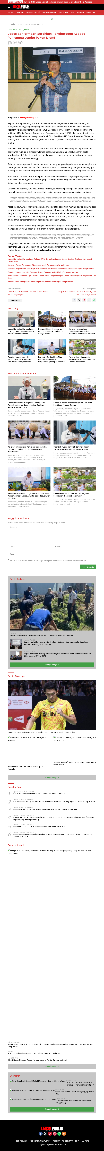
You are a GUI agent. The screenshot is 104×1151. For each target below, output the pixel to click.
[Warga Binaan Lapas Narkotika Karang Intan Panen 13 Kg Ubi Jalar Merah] (52, 607)
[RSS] (64, 1134)
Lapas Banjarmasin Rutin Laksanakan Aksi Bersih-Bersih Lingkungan (28, 292)
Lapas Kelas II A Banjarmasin (19, 30)
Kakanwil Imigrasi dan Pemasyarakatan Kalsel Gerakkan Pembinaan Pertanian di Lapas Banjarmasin (51, 268)
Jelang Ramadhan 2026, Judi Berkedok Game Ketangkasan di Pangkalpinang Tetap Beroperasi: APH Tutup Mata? (50, 1045)
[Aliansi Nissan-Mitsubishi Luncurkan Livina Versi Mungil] (33, 1099)
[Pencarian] (94, 7)
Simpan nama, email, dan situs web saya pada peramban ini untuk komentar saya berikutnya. (48, 560)
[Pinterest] (50, 1134)
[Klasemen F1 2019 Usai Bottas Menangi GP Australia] (29, 750)
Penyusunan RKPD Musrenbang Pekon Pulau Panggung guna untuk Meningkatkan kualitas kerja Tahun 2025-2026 (53, 835)
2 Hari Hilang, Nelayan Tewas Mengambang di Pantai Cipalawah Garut (37, 1060)
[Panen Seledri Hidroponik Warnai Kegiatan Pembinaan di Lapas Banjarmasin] (82, 347)
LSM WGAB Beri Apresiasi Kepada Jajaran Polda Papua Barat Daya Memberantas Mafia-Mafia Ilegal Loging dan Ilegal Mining (53, 818)
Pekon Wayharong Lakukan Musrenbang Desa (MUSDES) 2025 (39, 826)
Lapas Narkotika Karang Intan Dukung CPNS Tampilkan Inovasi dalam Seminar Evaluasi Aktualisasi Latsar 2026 (50, 260)
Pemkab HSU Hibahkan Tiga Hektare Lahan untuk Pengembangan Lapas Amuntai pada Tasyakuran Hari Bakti (52, 277)
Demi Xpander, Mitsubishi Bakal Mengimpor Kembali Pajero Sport (80, 1083)
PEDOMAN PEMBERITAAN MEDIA (66, 1141)
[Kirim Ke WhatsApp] (94, 300)
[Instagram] (55, 1134)
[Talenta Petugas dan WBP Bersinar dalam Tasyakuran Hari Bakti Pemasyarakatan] (21, 347)
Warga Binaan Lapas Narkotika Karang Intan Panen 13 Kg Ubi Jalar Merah (41, 635)
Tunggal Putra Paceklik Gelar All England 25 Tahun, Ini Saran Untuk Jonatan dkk (41, 732)
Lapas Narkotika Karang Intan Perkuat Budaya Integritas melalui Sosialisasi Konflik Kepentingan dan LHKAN (56, 643)
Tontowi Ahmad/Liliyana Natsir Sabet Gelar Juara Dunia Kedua (75, 763)
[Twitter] (45, 1134)
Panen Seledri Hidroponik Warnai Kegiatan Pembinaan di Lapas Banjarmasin (40, 282)
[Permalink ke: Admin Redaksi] (10, 42)
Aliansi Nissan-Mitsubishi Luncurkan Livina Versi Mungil (73, 1101)
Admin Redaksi (18, 42)
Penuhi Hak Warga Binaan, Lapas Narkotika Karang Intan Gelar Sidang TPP (45, 809)
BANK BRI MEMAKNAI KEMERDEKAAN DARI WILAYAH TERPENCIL (39, 794)
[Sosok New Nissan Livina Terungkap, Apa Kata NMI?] (32, 1090)
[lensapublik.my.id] (21, 7)
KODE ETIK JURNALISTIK (40, 1141)
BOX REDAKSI (21, 1141)
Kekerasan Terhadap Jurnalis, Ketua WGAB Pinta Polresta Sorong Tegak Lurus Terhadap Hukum (54, 801)
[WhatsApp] (59, 1134)
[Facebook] (41, 1134)
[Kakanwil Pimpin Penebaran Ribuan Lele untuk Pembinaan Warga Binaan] (52, 319)
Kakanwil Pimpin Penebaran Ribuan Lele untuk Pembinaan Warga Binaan (38, 265)
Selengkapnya (51, 664)
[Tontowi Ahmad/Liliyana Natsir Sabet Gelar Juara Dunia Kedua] (75, 748)
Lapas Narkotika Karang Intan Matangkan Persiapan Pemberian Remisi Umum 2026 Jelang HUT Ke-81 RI (57, 654)
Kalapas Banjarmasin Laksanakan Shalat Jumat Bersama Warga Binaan (77, 292)
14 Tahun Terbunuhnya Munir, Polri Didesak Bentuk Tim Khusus (34, 1053)
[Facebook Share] (74, 300)
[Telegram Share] (89, 300)
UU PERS (85, 1141)
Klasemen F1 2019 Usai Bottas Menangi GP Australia (25, 768)
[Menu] (9, 7)
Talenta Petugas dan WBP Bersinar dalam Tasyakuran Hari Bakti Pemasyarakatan (43, 272)
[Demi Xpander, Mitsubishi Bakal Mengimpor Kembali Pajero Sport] (38, 1081)
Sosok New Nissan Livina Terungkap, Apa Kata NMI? (74, 1092)
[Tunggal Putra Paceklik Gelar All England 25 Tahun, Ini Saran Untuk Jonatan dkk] (52, 705)
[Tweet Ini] (79, 300)
